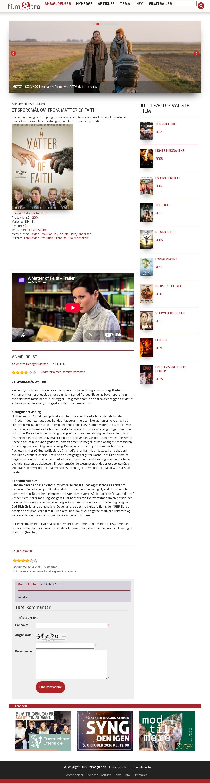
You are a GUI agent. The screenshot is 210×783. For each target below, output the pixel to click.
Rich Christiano (37, 230)
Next (196, 53)
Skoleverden (31, 238)
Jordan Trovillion (41, 234)
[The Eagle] (147, 205)
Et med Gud (163, 232)
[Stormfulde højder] (147, 313)
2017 (158, 267)
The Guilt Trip (166, 124)
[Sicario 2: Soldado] (147, 286)
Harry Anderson (80, 234)
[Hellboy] (147, 340)
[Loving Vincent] (147, 259)
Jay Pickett (61, 234)
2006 (159, 240)
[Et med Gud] (147, 232)
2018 (158, 294)
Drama (16, 213)
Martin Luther (28, 584)
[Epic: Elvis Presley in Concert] (147, 367)
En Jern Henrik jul (168, 178)
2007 (159, 186)
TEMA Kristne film (34, 213)
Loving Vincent (166, 259)
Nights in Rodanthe (169, 151)
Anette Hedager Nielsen (32, 364)
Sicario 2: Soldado (168, 286)
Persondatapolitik (140, 767)
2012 (158, 132)
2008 (159, 159)
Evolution (47, 238)
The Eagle (162, 205)
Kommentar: (24, 651)
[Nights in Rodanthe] (147, 151)
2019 (158, 348)
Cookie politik (117, 767)
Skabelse (61, 238)
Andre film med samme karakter (63, 372)
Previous (13, 53)
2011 (158, 213)
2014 (35, 218)
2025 (159, 379)
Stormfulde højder (170, 313)
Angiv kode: (23, 635)
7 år (25, 226)
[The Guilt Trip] (147, 124)
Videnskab (81, 238)
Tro (70, 238)
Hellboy (161, 340)
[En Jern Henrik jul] (147, 178)
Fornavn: (21, 625)
